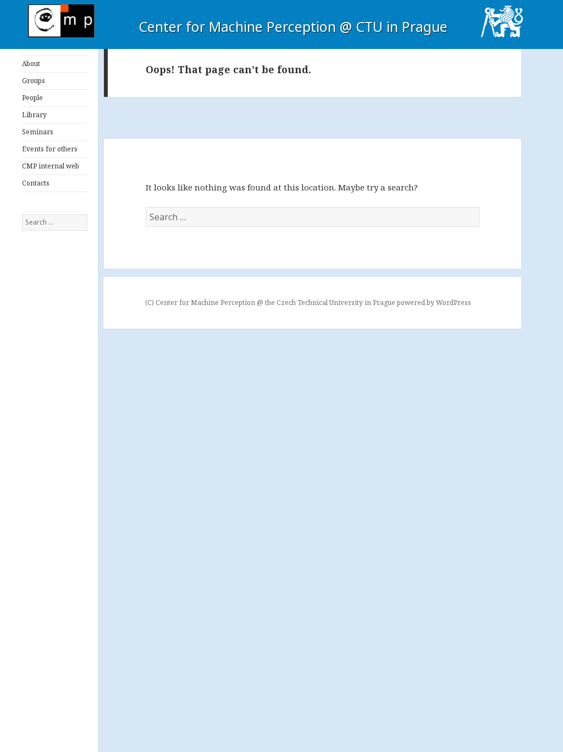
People (32, 97)
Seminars (37, 132)
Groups (33, 80)
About (31, 63)
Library (34, 114)
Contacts (35, 183)
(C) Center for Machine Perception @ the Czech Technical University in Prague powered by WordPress (308, 302)
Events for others (50, 149)
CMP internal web (50, 166)
